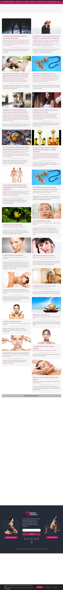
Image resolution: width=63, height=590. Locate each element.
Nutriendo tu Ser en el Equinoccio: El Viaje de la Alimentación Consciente (46, 37)
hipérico (37, 192)
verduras (55, 117)
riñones (42, 45)
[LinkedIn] (53, 10)
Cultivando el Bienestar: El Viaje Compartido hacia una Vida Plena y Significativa (15, 187)
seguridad (5, 195)
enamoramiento (14, 42)
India (39, 80)
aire (50, 40)
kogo (34, 224)
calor (11, 152)
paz (44, 192)
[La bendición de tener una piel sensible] (46, 336)
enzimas (55, 79)
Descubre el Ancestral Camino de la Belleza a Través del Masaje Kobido (16, 75)
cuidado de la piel (56, 222)
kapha (26, 154)
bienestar (5, 192)
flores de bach (44, 156)
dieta (4, 116)
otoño (50, 44)
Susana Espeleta (11, 195)
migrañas (5, 81)
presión (34, 45)
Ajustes (55, 587)
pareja (7, 44)
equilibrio (22, 79)
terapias (8, 156)
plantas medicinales (51, 157)
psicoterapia (26, 193)
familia (22, 42)
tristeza (16, 195)
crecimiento (14, 192)
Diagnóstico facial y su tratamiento (16, 353)
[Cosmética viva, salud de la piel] (46, 276)
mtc (8, 81)
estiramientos (6, 80)
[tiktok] (60, 3)
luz (25, 42)
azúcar (55, 191)
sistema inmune (41, 81)
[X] (51, 10)
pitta (20, 155)
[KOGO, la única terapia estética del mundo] (46, 367)
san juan (49, 192)
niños (47, 44)
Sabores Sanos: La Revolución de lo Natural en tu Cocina (45, 111)
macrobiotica (45, 42)
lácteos (39, 116)
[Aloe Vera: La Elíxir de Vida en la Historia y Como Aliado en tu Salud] (46, 63)
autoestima (27, 191)
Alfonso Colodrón (25, 40)
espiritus (39, 156)
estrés (19, 42)
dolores (7, 116)
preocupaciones (14, 44)
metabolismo (44, 116)
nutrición (55, 116)
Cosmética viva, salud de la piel (44, 286)
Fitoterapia (17, 80)
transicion (5, 45)
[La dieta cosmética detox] (16, 311)
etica (26, 192)
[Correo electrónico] (59, 10)
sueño (51, 117)
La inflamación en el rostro (13, 255)
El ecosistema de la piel (41, 221)
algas (52, 40)
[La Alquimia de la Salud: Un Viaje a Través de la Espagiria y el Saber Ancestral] (46, 137)
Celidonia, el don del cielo (12, 225)
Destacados (40, 153)
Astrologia (37, 155)
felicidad (19, 117)
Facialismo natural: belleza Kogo (15, 290)
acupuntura (21, 77)
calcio (34, 79)
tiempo (23, 44)
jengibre (40, 42)
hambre (53, 115)
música (4, 44)
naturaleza (43, 44)
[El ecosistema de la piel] (46, 211)
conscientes (19, 115)
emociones (8, 42)
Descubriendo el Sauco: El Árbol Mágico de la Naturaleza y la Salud (45, 188)
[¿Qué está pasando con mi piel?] (46, 245)
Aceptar (39, 587)
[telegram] (56, 3)
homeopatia (54, 156)
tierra (27, 44)
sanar (34, 158)
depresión (19, 192)
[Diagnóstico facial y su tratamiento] (16, 343)
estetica (4, 356)
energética (20, 116)
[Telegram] (57, 10)
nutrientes (47, 80)
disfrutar (41, 115)
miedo (27, 42)
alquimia (56, 153)
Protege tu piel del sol (41, 315)
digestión (15, 152)
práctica (26, 119)
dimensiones (42, 155)
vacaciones (10, 45)
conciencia (9, 115)
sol (9, 120)
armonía (7, 41)
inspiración (5, 119)
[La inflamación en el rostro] (16, 245)
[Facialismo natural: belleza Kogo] (16, 279)
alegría (23, 151)
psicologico (21, 193)
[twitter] (51, 3)
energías (56, 41)
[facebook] (49, 3)
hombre (36, 42)
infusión (41, 192)
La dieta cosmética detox (12, 321)
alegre (23, 114)
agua (50, 77)
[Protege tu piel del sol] (46, 304)
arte (34, 155)
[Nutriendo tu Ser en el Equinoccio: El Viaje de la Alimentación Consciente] (46, 26)
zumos (46, 81)
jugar (9, 119)
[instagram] (54, 3)
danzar (26, 115)
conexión (14, 115)
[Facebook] (49, 10)
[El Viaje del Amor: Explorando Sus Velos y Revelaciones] (16, 26)
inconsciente (22, 154)
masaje (25, 80)
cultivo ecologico (43, 79)
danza (23, 115)
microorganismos (37, 44)
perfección (54, 44)
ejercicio (11, 116)
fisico (13, 80)
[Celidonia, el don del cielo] (16, 215)
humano (9, 193)
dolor (4, 42)
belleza (4, 79)
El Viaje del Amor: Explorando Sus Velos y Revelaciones (15, 37)
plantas (53, 80)
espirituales (14, 117)
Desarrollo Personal (12, 40)
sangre (20, 44)
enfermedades (50, 79)
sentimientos (5, 120)
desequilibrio (40, 41)
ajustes (8, 588)
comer (37, 115)
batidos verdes (55, 114)
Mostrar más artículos (31, 395)
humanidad (23, 117)
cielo (11, 41)
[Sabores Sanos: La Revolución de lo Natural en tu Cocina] (46, 100)
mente (4, 155)
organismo (12, 81)
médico (50, 42)
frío (33, 42)
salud (46, 45)
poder (23, 119)
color (16, 41)
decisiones (25, 41)
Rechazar (47, 587)
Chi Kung (8, 79)
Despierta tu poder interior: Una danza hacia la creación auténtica (15, 111)
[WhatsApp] (55, 10)
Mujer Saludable (17, 291)
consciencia (20, 41)
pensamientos (16, 119)
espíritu (9, 117)
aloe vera (57, 77)
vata (12, 156)
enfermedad (17, 79)
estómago (10, 154)
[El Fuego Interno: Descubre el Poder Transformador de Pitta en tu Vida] (16, 137)
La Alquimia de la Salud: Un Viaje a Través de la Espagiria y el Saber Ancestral (45, 150)
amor (4, 41)
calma (34, 192)
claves (13, 41)
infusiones (35, 116)
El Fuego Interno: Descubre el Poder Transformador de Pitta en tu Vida (16, 148)
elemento (48, 41)
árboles (55, 40)
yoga (38, 119)
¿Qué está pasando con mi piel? (44, 256)
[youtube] (58, 3)
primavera (38, 45)
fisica (14, 154)
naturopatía (49, 116)
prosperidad (15, 193)
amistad (27, 151)
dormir (18, 152)
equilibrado (5, 117)
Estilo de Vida (41, 77)
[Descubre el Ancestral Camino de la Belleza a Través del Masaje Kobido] (16, 63)
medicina (40, 157)
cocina (34, 115)
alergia (25, 77)
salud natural (47, 117)
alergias (53, 77)
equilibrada (5, 154)
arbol (53, 191)
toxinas (12, 120)
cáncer (37, 79)
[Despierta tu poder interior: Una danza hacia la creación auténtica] (16, 100)
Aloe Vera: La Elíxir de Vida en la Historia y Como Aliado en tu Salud (45, 75)
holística (22, 80)
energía (52, 41)
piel (10, 44)
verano (34, 318)
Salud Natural (41, 40)
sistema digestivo (23, 81)
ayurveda (5, 115)
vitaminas (35, 119)
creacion (9, 192)
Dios (47, 155)
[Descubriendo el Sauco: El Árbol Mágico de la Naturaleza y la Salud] (46, 177)
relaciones (42, 117)
